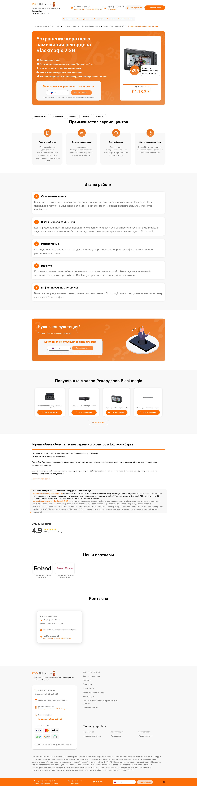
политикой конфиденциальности (85, 97)
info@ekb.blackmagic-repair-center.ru (59, 630)
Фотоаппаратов (145, 736)
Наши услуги (88, 696)
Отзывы (131, 19)
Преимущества (40, 116)
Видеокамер (88, 732)
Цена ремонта (99, 19)
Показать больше (98, 422)
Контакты (121, 19)
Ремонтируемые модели (93, 692)
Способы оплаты (90, 707)
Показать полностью (41, 479)
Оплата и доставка (91, 676)
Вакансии (111, 19)
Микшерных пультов (92, 736)
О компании (67, 19)
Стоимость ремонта (91, 672)
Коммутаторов (117, 732)
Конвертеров (144, 732)
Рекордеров (116, 736)
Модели (72, 116)
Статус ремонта (136, 8)
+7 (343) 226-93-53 (115, 7)
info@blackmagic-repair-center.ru (52, 700)
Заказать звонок (155, 8)
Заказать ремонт (51, 412)
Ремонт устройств (84, 19)
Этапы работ (58, 116)
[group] (42, 570)
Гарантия (85, 116)
